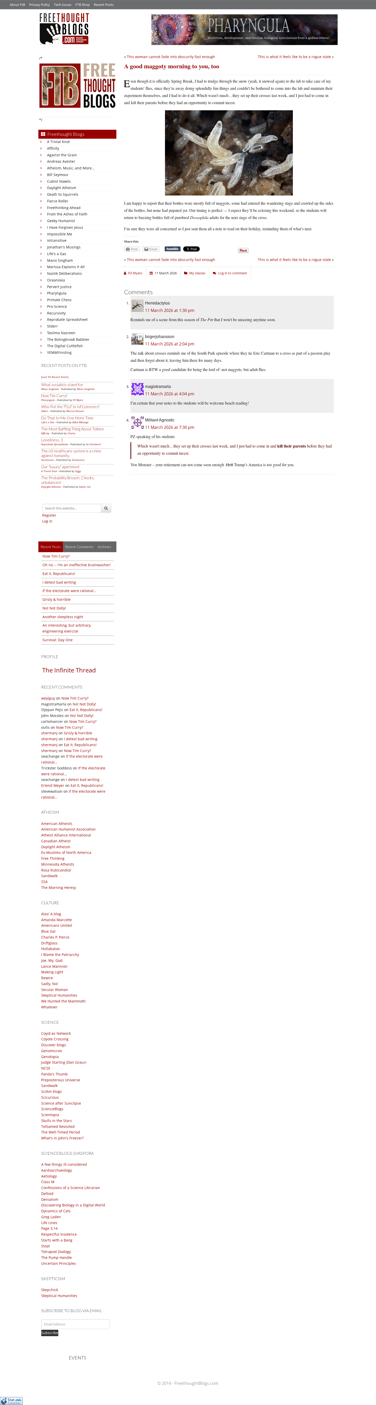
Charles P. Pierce (55, 937)
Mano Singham (60, 260)
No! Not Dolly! (54, 608)
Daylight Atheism (61, 187)
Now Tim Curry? (54, 395)
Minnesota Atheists (57, 864)
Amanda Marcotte (56, 919)
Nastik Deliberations (64, 273)
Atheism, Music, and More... (71, 168)
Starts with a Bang (56, 1240)
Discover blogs (53, 1044)
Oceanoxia (56, 280)
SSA (44, 881)
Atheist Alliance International (66, 835)
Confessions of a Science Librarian (70, 1187)
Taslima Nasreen (61, 332)
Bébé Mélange (80, 422)
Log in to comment (232, 273)
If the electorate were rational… (69, 590)
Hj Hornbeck (93, 444)
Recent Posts (104, 4)
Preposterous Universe (60, 1079)
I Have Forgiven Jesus (65, 227)
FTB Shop (82, 4)
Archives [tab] (104, 546)
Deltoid (47, 1193)
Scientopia (50, 1114)
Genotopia (50, 1056)
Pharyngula (57, 293)
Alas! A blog (51, 913)
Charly (71, 433)
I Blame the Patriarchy (60, 954)
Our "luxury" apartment (60, 466)
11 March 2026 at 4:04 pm (169, 394)
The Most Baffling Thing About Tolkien (72, 429)
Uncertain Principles (58, 1263)
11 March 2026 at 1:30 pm (169, 310)
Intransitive (57, 240)
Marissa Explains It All (66, 266)
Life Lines (49, 1222)
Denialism (49, 1199)
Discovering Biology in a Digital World (73, 1205)
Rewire (47, 977)
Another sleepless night (62, 616)
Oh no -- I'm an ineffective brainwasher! (76, 564)
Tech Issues (62, 4)
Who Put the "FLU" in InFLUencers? (70, 406)
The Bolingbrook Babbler (68, 339)
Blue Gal (48, 931)
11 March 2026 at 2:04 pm (169, 344)
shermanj (49, 733)
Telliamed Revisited (58, 1126)
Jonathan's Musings (64, 247)
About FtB (17, 4)
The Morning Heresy (58, 887)
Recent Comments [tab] (79, 546)
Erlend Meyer (52, 785)
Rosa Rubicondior (56, 870)
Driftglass (49, 943)
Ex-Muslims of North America (66, 852)
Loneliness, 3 (52, 440)
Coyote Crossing (55, 1039)
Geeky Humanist (61, 220)
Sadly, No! (49, 983)
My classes (197, 273)
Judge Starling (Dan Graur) (63, 1062)
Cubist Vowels (59, 181)
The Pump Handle (56, 1257)
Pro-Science (57, 306)
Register (49, 515)
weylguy (48, 698)
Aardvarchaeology (56, 1170)
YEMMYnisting (59, 352)
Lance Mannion (54, 966)
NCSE (45, 1068)
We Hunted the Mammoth (63, 1001)
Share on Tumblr (173, 249)
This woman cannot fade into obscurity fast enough (171, 56)
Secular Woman (54, 989)
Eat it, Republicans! (58, 573)
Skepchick (49, 1289)
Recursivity (56, 313)
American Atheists (56, 823)
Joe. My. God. (52, 960)
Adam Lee (85, 486)
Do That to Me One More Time (67, 418)
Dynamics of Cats (56, 1210)
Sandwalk (49, 875)
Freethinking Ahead (64, 207)
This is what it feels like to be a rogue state (294, 56)
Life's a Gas (56, 253)
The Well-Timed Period (60, 1132)
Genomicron (51, 1050)
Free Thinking (52, 858)
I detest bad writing (59, 582)
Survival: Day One (57, 639)
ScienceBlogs (52, 1108)
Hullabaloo (50, 948)
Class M (47, 1181)
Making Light (52, 972)
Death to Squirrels (62, 194)
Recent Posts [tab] (50, 546)
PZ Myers (78, 400)
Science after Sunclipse (61, 1103)
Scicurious (50, 1097)
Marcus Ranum (75, 411)
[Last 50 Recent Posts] (54, 377)
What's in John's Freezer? (62, 1138)
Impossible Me (59, 234)
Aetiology (49, 1176)
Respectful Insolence (59, 1234)
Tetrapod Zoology (56, 1251)
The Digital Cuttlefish (65, 345)
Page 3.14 (49, 1228)
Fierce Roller (57, 201)
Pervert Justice (59, 286)
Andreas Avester (61, 161)
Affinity (53, 148)
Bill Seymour (58, 174)
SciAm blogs (51, 1091)
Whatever (49, 1007)
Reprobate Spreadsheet (67, 319)
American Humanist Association (68, 829)
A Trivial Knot (58, 141)
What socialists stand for (62, 384)
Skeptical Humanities (59, 995)
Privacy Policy (39, 4)
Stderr (52, 326)
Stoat (45, 1246)
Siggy (78, 471)
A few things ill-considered (64, 1164)
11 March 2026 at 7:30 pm (169, 427)
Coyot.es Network (56, 1033)
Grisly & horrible (56, 599)
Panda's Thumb (54, 1074)
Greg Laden (51, 1216)
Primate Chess (59, 299)
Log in (47, 521)
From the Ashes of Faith (67, 214)
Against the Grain (62, 155)
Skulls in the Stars (56, 1120)
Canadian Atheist (56, 840)
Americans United (56, 925)
